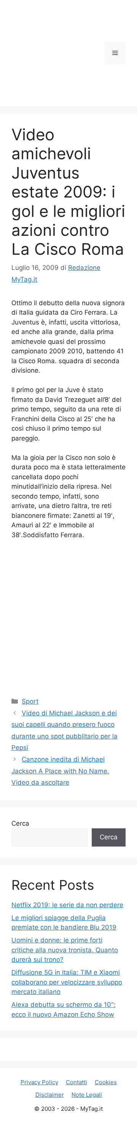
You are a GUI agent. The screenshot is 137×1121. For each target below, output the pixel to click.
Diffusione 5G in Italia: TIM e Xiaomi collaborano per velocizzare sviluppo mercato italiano (66, 982)
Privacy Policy (39, 1082)
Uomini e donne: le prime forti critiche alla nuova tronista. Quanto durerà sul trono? (64, 949)
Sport (30, 701)
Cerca (20, 823)
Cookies (106, 1082)
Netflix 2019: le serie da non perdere (67, 905)
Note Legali (87, 1094)
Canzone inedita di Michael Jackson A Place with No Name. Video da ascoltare (60, 771)
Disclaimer (49, 1094)
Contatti (76, 1082)
